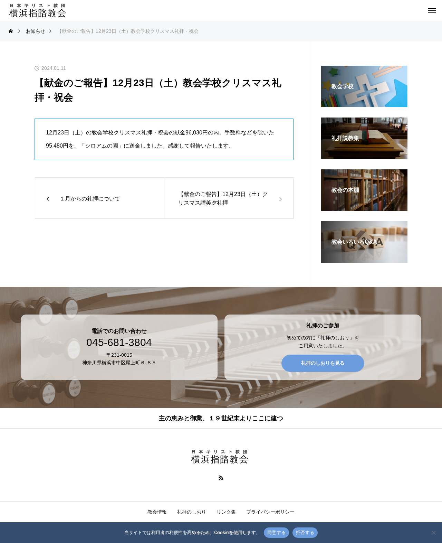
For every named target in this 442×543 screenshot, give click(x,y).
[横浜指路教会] (39, 10)
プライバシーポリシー (270, 512)
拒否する (305, 532)
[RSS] (221, 477)
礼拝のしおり (191, 512)
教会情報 (157, 512)
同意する (276, 532)
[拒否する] (433, 532)
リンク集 (226, 512)
